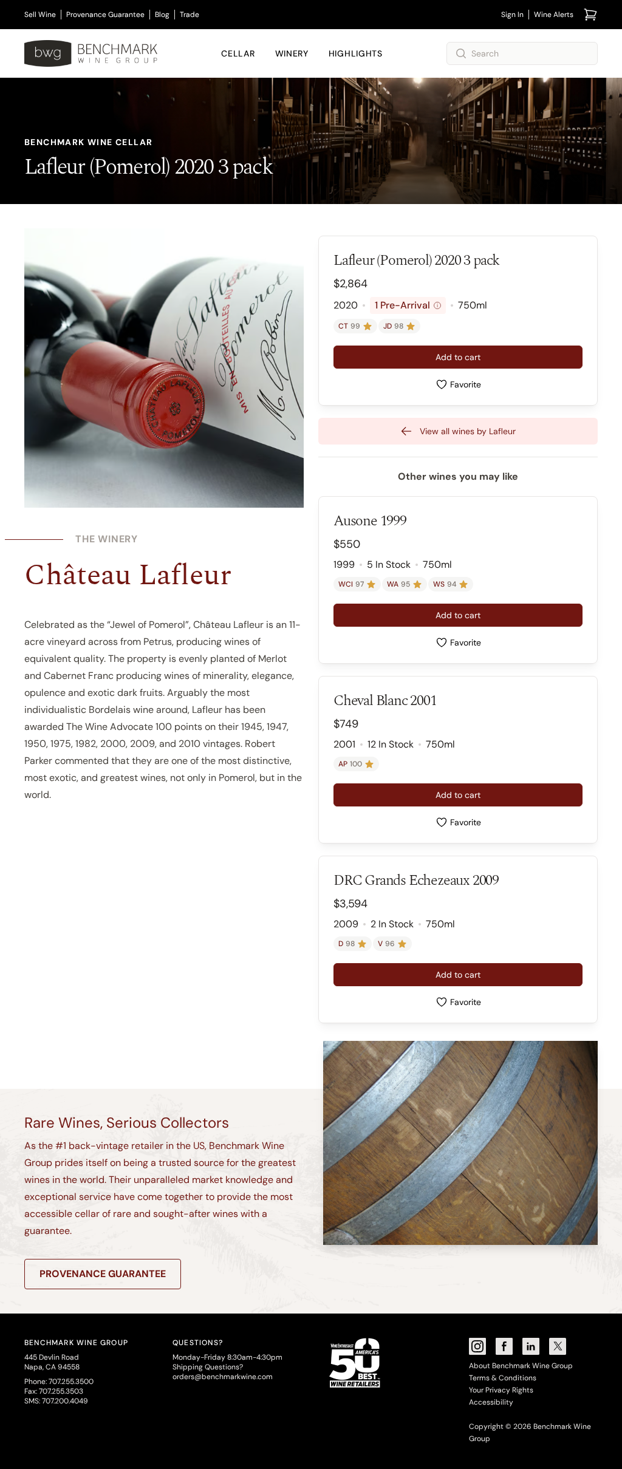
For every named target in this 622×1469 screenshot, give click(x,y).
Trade (189, 14)
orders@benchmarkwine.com (223, 1377)
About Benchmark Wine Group (521, 1366)
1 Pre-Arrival (406, 305)
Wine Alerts (553, 14)
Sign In (512, 14)
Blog (162, 14)
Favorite (465, 384)
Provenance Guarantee (105, 14)
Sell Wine (40, 14)
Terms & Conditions (502, 1378)
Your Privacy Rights (501, 1390)
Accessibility (491, 1402)
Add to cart (458, 357)
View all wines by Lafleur (468, 431)
